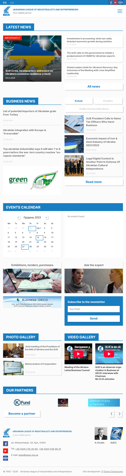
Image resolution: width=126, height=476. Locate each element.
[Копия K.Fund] (22, 403)
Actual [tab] (78, 100)
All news (93, 86)
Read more (94, 182)
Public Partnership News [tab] (94, 108)
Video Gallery (82, 337)
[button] (120, 11)
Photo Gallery (20, 337)
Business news (20, 101)
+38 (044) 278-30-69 (26, 449)
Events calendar (23, 207)
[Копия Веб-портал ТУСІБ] (63, 403)
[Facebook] (110, 2)
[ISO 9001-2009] (120, 2)
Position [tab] (108, 100)
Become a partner (21, 413)
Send (94, 318)
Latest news (18, 27)
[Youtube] (115, 2)
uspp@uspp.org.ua (28, 455)
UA (12, 2)
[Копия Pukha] (104, 403)
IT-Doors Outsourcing (112, 471)
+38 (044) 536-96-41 (50, 449)
